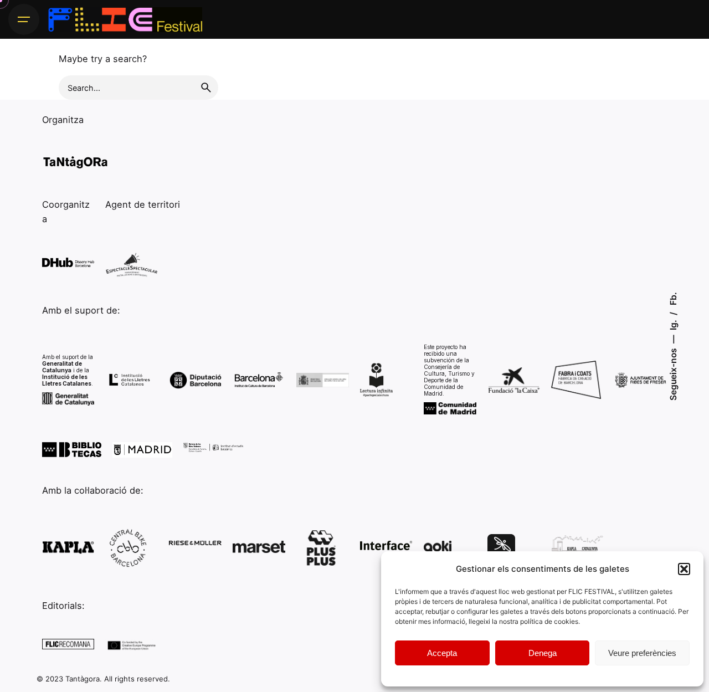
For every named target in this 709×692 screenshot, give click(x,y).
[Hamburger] (23, 19)
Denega (542, 653)
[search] (206, 87)
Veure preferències (642, 653)
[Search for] (138, 87)
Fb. (672, 298)
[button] (684, 569)
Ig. (672, 323)
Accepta (442, 653)
